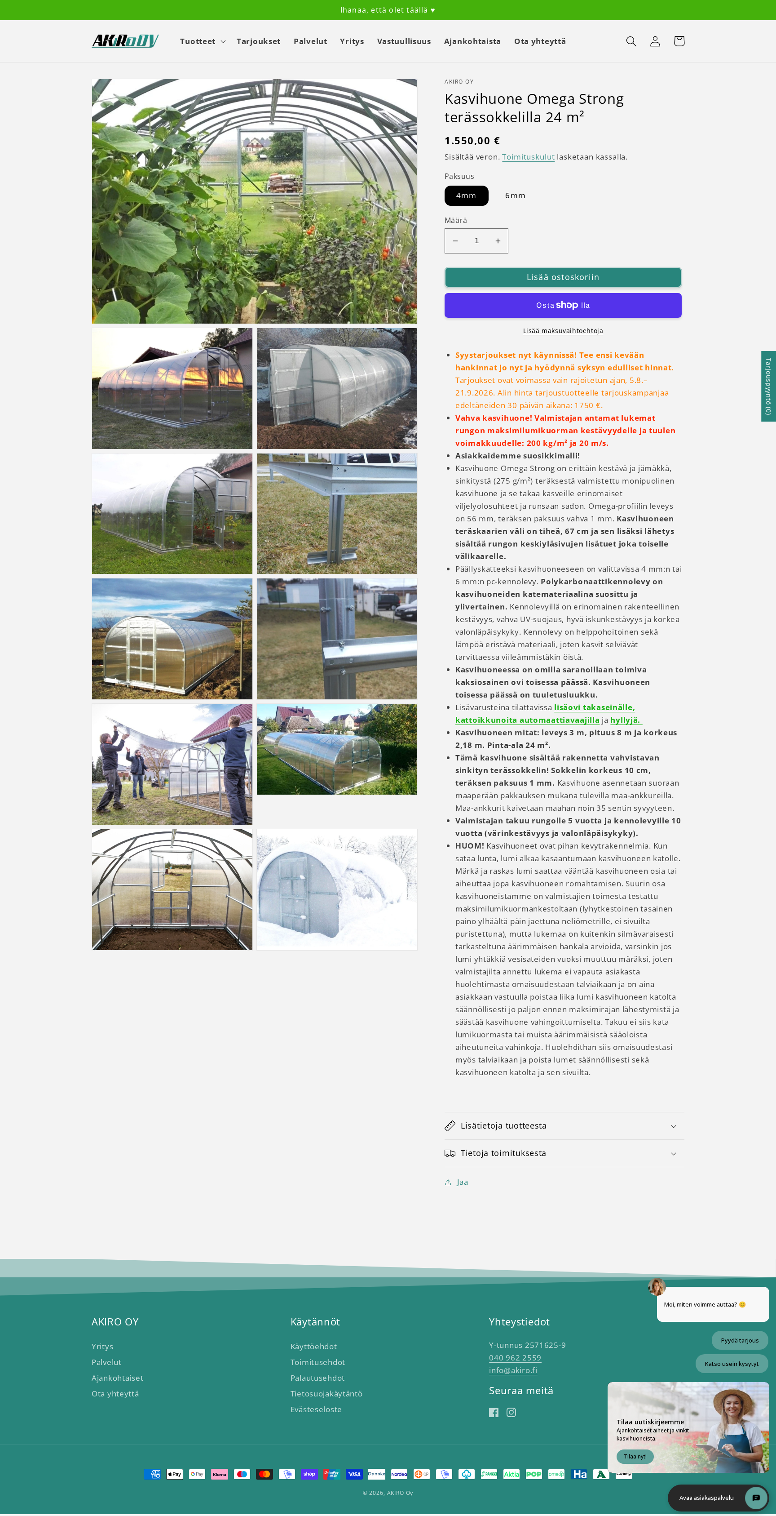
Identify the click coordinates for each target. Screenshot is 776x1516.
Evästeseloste (316, 1409)
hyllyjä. (626, 720)
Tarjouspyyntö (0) (768, 386)
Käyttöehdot (314, 1346)
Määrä (456, 220)
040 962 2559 (515, 1357)
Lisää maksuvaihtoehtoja (563, 330)
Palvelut (107, 1362)
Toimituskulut (528, 156)
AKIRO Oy (400, 1493)
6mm (515, 195)
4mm (466, 195)
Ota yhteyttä (115, 1393)
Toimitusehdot (318, 1362)
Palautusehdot (318, 1378)
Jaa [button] (462, 1182)
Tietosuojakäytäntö (327, 1393)
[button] (202, 41)
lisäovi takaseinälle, (594, 707)
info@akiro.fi (513, 1370)
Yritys (102, 1346)
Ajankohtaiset (117, 1378)
